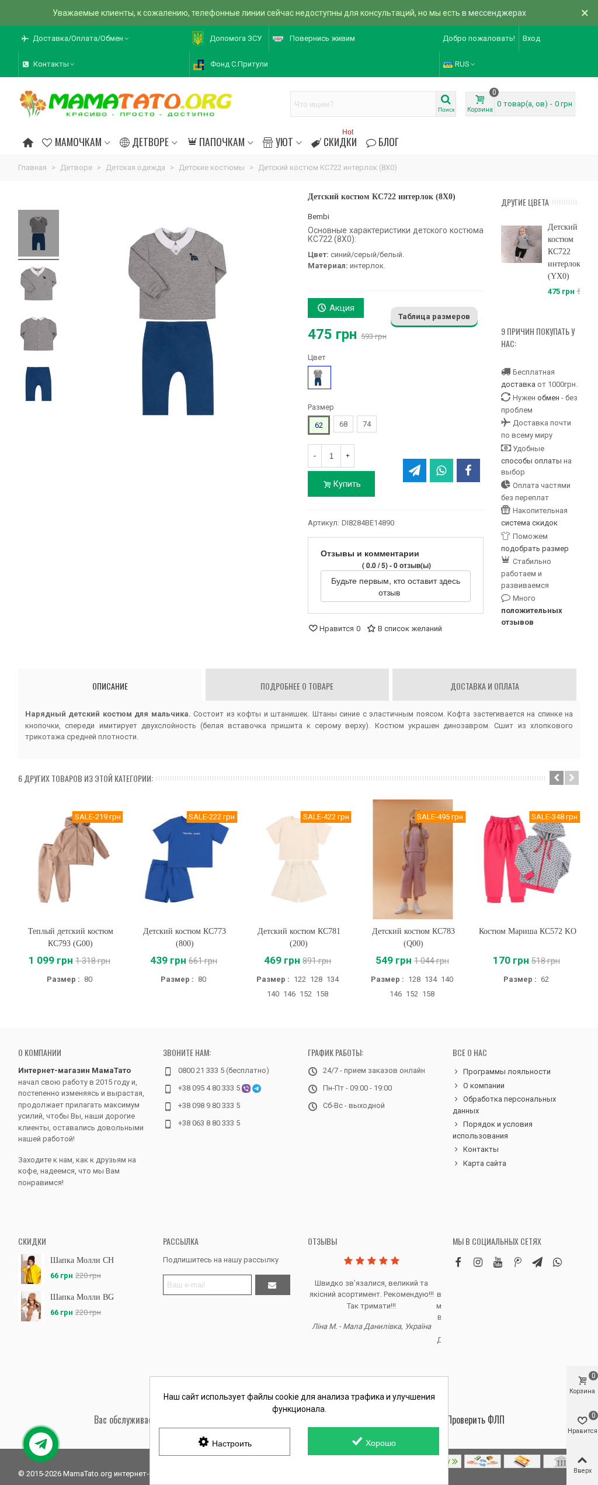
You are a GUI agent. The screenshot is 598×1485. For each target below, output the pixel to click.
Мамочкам (78, 141)
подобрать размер (535, 548)
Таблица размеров (434, 316)
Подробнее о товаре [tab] (296, 686)
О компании (39, 1052)
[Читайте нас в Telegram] (537, 1262)
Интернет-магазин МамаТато (74, 1070)
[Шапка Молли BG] (31, 1306)
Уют (284, 141)
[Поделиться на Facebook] (468, 470)
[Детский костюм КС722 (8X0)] (38, 235)
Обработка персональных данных (504, 1105)
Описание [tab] (110, 686)
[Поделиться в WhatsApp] (441, 470)
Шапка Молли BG (82, 1297)
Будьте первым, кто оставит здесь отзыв (395, 586)
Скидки (340, 140)
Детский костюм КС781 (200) (299, 937)
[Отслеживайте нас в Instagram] (477, 1262)
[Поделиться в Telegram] (414, 470)
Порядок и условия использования (493, 1130)
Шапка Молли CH (82, 1260)
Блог (388, 141)
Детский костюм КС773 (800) (184, 937)
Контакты (481, 1149)
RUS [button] (462, 64)
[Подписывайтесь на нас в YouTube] (497, 1262)
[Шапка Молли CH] (31, 1269)
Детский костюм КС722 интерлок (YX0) (564, 252)
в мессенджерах (494, 13)
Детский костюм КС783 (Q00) (413, 937)
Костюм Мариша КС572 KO (527, 931)
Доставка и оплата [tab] (484, 686)
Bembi (318, 216)
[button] (76, 38)
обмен (548, 397)
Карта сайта (484, 1163)
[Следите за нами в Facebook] (458, 1262)
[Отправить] (272, 1285)
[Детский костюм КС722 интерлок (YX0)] (521, 244)
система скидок (529, 522)
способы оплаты (531, 460)
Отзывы (322, 1241)
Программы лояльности (507, 1071)
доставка (518, 384)
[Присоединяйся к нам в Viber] (557, 1262)
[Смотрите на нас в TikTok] (517, 1262)
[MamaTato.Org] (126, 104)
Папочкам (222, 141)
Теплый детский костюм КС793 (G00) (70, 937)
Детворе (150, 141)
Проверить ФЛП (476, 1420)
